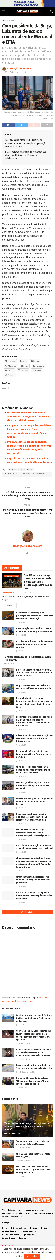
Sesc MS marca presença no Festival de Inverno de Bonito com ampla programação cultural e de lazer (25, 143)
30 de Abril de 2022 (13, 1134)
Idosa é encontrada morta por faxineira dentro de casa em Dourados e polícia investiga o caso (33, 833)
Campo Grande (8, 1238)
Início (4, 1228)
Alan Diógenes (9, 592)
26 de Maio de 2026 (24, 1148)
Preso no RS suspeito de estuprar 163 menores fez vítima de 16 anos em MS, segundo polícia (33, 1081)
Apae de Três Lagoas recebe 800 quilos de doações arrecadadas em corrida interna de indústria (33, 770)
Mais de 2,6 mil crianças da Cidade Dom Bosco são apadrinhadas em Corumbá (32, 785)
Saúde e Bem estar (10, 1235)
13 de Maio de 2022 (24, 1176)
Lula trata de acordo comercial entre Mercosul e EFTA (26, 475)
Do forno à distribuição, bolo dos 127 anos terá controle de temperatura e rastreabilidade (34, 673)
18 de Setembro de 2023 (15, 72)
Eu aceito (32, 1256)
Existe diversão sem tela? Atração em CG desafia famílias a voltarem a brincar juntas (34, 738)
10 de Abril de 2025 (24, 1059)
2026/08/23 (22, 592)
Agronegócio (28, 1235)
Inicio (4, 20)
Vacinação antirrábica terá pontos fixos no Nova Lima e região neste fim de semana (34, 895)
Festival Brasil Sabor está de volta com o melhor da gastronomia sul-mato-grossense (33, 1169)
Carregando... (27, 912)
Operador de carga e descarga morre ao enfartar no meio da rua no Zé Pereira (34, 801)
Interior (22, 1238)
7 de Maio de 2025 (23, 1088)
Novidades (13, 20)
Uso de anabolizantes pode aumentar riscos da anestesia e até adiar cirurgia (34, 644)
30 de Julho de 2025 (24, 1043)
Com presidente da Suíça (20, 470)
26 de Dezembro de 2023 (26, 1072)
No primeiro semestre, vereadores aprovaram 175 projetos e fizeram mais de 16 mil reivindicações (29, 416)
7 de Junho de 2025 (24, 1025)
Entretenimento (9, 1231)
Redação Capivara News (22, 68)
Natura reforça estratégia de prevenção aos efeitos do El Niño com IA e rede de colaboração (25, 155)
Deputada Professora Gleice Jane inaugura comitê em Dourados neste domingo (34, 754)
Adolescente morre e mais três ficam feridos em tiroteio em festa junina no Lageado (34, 1018)
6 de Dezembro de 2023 (26, 1161)
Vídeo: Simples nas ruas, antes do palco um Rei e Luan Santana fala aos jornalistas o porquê (26, 1126)
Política (33, 1228)
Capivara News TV (28, 1231)
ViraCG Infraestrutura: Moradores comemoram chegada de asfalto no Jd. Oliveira (33, 880)
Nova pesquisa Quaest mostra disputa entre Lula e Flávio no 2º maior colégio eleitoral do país (31, 817)
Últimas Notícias (11, 576)
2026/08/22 (21, 808)
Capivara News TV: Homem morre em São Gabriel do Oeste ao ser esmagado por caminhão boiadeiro (33, 1052)
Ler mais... (9, 605)
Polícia (44, 1228)
